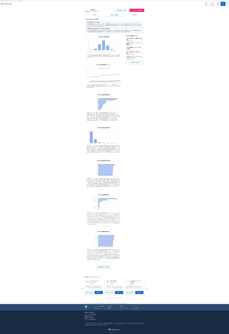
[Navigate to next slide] (147, 289)
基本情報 (95, 14)
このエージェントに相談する (136, 10)
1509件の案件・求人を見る (121, 10)
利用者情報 (134, 14)
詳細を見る (99, 292)
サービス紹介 (110, 306)
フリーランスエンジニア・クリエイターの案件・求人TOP (94, 303)
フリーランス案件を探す (99, 306)
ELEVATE (118, 303)
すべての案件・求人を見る (135, 62)
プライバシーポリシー (124, 308)
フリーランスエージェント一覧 (110, 303)
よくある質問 (135, 308)
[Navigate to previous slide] (82, 289)
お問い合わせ (97, 308)
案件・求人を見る (89, 292)
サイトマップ (135, 306)
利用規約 (109, 308)
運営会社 (121, 306)
